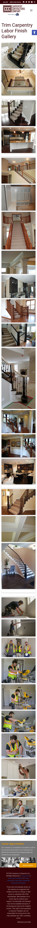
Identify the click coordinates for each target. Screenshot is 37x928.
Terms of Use (25, 876)
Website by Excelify (24, 922)
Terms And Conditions (15, 878)
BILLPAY (5, 2)
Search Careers (28, 865)
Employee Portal (15, 2)
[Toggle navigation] (31, 10)
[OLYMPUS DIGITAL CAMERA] (18, 55)
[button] (34, 32)
